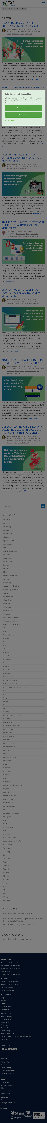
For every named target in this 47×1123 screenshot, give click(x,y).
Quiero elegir (10, 121)
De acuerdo (23, 115)
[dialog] (23, 108)
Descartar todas (23, 108)
